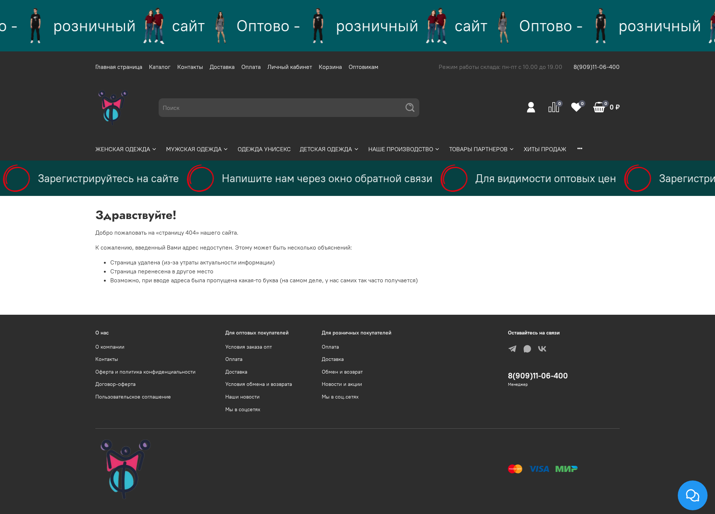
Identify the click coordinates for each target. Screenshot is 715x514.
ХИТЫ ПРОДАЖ (545, 149)
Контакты (190, 66)
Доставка (222, 66)
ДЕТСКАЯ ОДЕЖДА (326, 149)
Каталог (160, 66)
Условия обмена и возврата (258, 384)
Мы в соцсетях (242, 409)
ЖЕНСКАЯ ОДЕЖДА (122, 149)
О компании (109, 346)
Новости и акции (342, 384)
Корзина (330, 66)
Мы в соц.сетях (340, 396)
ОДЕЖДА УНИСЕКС (264, 149)
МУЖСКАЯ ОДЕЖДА (194, 149)
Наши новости (242, 396)
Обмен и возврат (342, 371)
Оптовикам (363, 66)
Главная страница (118, 66)
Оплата (251, 66)
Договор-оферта (115, 384)
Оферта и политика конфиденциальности (145, 371)
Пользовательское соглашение (133, 396)
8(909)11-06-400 (596, 66)
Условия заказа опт (248, 346)
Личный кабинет (289, 66)
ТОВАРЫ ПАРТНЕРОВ (478, 149)
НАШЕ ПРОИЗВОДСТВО (400, 149)
